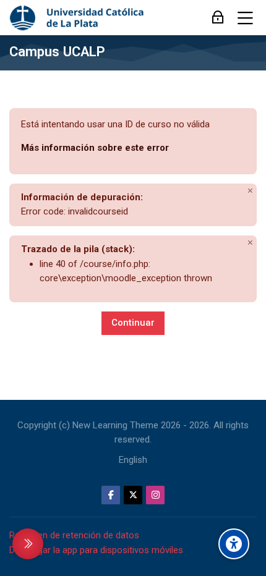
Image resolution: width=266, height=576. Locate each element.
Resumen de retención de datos (74, 535)
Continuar (133, 322)
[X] (133, 495)
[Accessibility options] (233, 543)
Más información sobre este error (95, 147)
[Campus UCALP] (77, 18)
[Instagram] (155, 495)
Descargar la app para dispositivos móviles (96, 550)
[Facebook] (110, 495)
